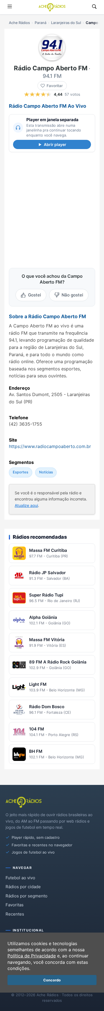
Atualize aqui (26, 505)
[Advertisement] (52, 209)
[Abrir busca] (94, 7)
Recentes (15, 914)
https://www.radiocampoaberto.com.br (50, 446)
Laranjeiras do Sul (66, 22)
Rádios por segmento (26, 896)
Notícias (46, 472)
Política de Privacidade (31, 956)
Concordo (52, 980)
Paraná (40, 22)
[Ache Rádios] (52, 7)
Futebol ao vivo (20, 877)
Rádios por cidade (23, 886)
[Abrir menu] (9, 7)
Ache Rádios (19, 22)
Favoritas (15, 904)
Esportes (20, 472)
